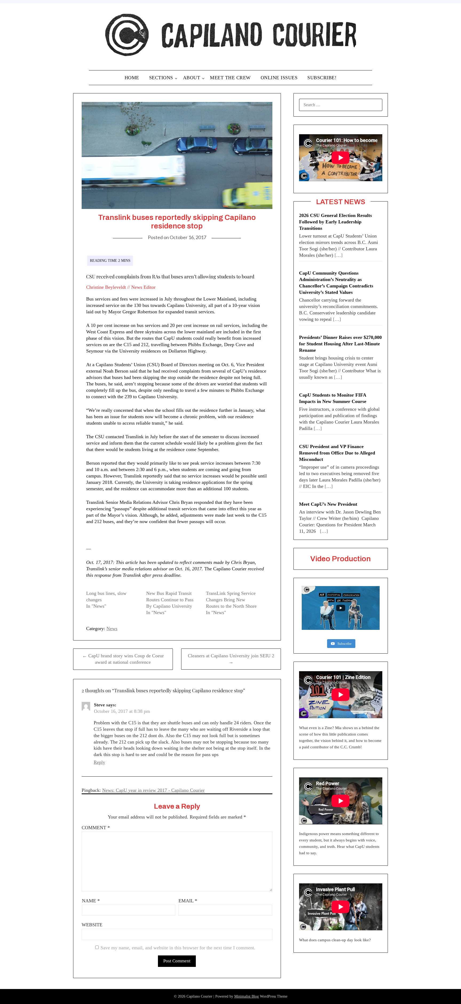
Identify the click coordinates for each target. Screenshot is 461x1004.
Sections (161, 77)
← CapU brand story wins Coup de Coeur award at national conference (123, 659)
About (191, 77)
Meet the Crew (230, 77)
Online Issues (279, 77)
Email (187, 900)
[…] (339, 255)
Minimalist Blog (246, 996)
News (111, 628)
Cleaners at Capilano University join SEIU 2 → (231, 659)
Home (132, 77)
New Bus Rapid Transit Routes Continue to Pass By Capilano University (169, 600)
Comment (96, 827)
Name (91, 900)
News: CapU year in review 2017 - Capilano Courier (153, 790)
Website (92, 924)
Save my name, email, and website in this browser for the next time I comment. (178, 947)
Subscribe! (321, 77)
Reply (99, 762)
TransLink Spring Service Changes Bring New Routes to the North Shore (231, 600)
